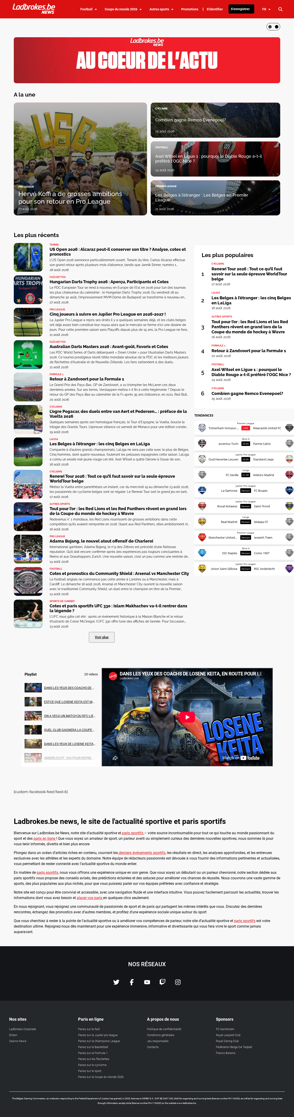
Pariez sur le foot (89, 1029)
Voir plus (102, 637)
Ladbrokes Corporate (22, 1029)
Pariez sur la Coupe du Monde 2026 (101, 1077)
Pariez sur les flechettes (93, 1059)
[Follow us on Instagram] (178, 984)
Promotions (189, 9)
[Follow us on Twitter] (116, 984)
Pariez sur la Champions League (99, 1041)
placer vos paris (90, 898)
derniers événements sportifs (141, 853)
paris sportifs (132, 833)
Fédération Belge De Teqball (234, 1047)
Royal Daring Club (227, 1041)
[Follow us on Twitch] (162, 984)
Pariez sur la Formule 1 (93, 1053)
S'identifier (215, 9)
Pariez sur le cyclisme (92, 1065)
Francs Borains (225, 1053)
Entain (13, 1035)
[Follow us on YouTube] (147, 984)
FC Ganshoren (225, 1029)
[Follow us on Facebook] (131, 984)
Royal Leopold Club (228, 1035)
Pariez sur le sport (89, 1071)
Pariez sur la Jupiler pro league (98, 1035)
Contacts (153, 1047)
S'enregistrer (240, 9)
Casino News (17, 1041)
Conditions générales (160, 1035)
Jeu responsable (158, 1041)
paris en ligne (45, 838)
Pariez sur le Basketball (93, 1047)
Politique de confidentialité (164, 1029)
